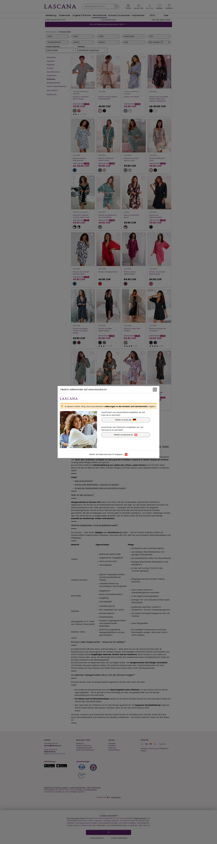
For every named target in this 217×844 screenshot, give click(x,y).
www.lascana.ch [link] (106, 454)
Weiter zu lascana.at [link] (123, 435)
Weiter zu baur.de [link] (123, 420)
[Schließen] (155, 389)
